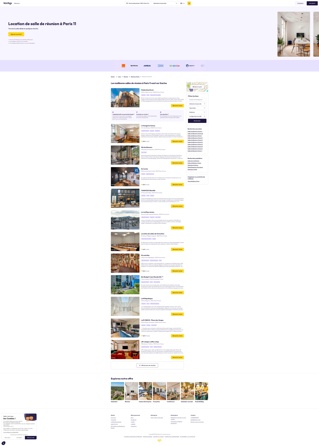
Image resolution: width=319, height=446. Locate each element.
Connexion (300, 3)
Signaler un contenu (158, 436)
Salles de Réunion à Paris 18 (195, 146)
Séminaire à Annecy (193, 165)
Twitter (133, 422)
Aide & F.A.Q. (114, 424)
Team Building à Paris (193, 181)
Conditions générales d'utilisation (133, 436)
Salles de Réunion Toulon (194, 163)
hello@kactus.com (195, 420)
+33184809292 (195, 417)
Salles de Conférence (193, 161)
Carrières (113, 420)
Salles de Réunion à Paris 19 (195, 142)
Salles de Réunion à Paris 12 (195, 144)
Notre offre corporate (157, 417)
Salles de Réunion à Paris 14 (195, 148)
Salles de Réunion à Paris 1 (195, 136)
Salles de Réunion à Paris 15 (195, 138)
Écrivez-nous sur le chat (197, 422)
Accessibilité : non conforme (187, 436)
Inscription (312, 3)
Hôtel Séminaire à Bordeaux (195, 167)
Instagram (134, 426)
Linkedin (133, 424)
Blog (132, 417)
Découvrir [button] (17, 3)
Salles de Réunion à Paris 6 (195, 131)
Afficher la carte (197, 87)
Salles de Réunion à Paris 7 (195, 151)
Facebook (133, 420)
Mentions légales (147, 436)
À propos (113, 417)
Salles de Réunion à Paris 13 (195, 140)
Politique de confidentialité (172, 436)
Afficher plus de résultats (148, 365)
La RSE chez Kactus (116, 422)
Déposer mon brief (16, 34)
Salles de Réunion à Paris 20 (195, 133)
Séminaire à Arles (192, 169)
